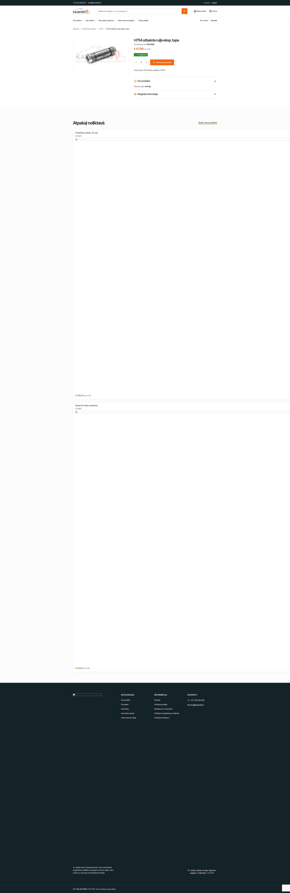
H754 (101, 29)
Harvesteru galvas (106, 20)
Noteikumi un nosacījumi (163, 709)
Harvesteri (90, 20)
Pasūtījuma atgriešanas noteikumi (166, 713)
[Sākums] (81, 11)
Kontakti (214, 20)
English (214, 3)
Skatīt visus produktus (207, 123)
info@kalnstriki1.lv (94, 3)
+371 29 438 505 (79, 3)
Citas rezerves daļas (126, 20)
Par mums (204, 20)
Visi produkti (143, 20)
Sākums (76, 29)
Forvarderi (77, 20)
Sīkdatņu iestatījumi (161, 718)
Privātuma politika (160, 704)
